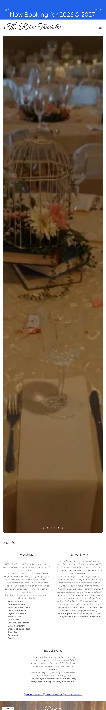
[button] (100, 27)
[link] (32, 28)
